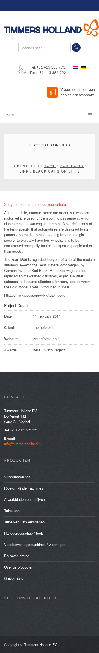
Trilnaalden (12, 510)
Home (50, 165)
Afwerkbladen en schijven (24, 499)
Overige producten (18, 567)
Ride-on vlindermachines (23, 488)
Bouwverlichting (16, 555)
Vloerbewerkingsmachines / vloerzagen (35, 544)
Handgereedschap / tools (24, 533)
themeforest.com (46, 338)
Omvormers (13, 578)
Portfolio (72, 165)
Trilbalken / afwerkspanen (24, 521)
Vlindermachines (17, 476)
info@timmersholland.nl (23, 443)
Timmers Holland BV (40, 644)
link (24, 171)
